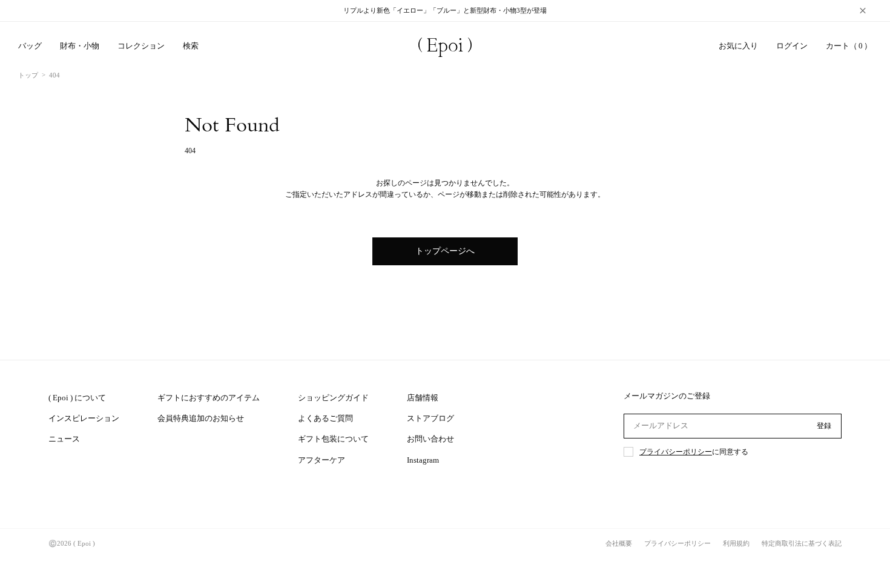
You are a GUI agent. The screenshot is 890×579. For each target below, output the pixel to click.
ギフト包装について (333, 438)
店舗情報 (422, 397)
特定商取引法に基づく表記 (802, 543)
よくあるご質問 (325, 418)
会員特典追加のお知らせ (200, 418)
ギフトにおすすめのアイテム (208, 397)
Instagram (423, 460)
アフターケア (321, 460)
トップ (28, 75)
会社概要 (618, 543)
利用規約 (736, 543)
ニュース (64, 438)
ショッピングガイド (333, 397)
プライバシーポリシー (675, 452)
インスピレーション (83, 418)
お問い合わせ (430, 438)
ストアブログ (430, 418)
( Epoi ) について (77, 397)
